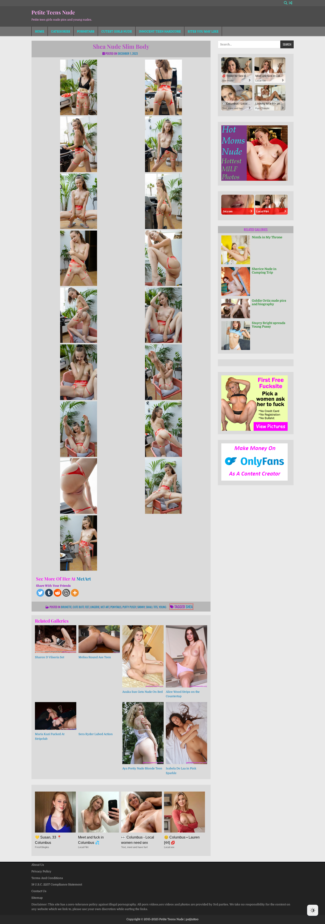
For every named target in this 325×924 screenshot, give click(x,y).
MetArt (83, 579)
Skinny (141, 607)
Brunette (66, 607)
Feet (87, 607)
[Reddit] (57, 593)
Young (162, 607)
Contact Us (38, 891)
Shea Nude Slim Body (121, 46)
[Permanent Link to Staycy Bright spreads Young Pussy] (235, 335)
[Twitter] (40, 593)
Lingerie (94, 607)
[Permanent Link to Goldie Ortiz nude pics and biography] (235, 308)
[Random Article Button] (290, 3)
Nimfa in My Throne (267, 237)
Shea (189, 606)
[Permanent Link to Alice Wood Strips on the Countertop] (186, 656)
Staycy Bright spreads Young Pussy (268, 324)
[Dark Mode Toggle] (312, 910)
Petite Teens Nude (53, 12)
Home (39, 31)
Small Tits (152, 607)
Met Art (105, 607)
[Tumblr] (49, 593)
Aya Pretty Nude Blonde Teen (142, 768)
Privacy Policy (41, 871)
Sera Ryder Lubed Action (95, 734)
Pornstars (85, 31)
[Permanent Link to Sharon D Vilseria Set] (55, 639)
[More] (75, 593)
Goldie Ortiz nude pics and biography (269, 302)
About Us (37, 864)
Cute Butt (78, 607)
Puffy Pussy (129, 607)
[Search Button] (285, 3)
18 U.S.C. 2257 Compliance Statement (56, 884)
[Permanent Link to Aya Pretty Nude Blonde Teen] (143, 733)
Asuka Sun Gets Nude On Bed (142, 691)
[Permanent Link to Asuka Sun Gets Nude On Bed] (143, 656)
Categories (60, 31)
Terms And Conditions (47, 878)
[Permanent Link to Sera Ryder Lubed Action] (99, 716)
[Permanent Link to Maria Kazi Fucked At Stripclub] (55, 716)
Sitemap (37, 897)
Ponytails (115, 607)
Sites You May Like (203, 31)
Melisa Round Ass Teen (94, 657)
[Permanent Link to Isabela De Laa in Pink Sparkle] (186, 733)
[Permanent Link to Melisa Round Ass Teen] (99, 639)
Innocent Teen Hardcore (160, 31)
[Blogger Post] (66, 593)
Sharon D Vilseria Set (49, 657)
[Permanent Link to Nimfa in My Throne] (235, 249)
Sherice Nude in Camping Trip (264, 270)
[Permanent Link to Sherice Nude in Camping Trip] (235, 281)
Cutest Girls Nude (116, 31)
